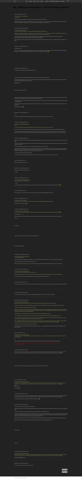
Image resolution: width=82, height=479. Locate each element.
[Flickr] (64, 477)
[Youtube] (62, 477)
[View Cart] (67, 1)
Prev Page (64, 469)
